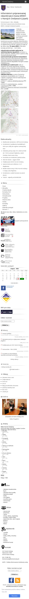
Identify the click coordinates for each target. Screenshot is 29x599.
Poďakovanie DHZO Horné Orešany (13, 162)
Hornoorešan (20, 351)
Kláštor (5, 523)
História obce (6, 200)
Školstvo (5, 520)
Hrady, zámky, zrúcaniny (9, 535)
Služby (4, 202)
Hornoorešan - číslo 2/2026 (9, 349)
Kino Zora (4, 389)
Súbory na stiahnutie (7, 445)
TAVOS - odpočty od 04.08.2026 (12, 177)
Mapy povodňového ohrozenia (10, 385)
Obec (3, 457)
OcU (25, 585)
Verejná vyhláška (6, 333)
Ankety (4, 442)
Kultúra (4, 464)
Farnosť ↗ (5, 209)
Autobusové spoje (8, 542)
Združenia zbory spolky (9, 492)
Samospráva (5, 449)
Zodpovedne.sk (6, 379)
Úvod (4, 186)
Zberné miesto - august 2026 (11, 159)
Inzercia (5, 364)
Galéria (4, 205)
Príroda (5, 534)
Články (4, 434)
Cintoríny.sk (5, 391)
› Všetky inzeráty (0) (6, 367)
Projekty (4, 198)
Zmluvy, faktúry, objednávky (10, 516)
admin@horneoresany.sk (12, 586)
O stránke (20, 586)
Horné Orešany (7, 1)
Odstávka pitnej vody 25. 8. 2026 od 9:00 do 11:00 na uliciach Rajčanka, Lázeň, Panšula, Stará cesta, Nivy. (14, 153)
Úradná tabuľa (6, 190)
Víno (4, 537)
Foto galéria (6, 497)
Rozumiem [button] (14, 595)
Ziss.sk (4, 383)
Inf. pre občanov (6, 453)
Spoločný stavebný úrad (8, 387)
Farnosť (5, 522)
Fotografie (5, 438)
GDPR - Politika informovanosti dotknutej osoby (15, 562)
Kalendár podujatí (7, 207)
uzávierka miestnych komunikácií (17, 87)
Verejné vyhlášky (18, 337)
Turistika (5, 532)
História (4, 468)
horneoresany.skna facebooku (10, 286)
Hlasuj (2, 475)
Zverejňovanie (6, 196)
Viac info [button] (4, 591)
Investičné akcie (7, 499)
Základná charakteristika (9, 489)
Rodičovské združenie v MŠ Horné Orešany (15, 142)
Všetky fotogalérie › (14, 419)
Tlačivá (5, 514)
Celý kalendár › (14, 283)
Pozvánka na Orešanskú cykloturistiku (14, 157)
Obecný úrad (6, 511)
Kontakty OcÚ (6, 192)
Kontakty (5, 203)
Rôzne (21, 347)
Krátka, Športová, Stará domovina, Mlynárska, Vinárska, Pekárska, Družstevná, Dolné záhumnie (14, 60)
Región (4, 471)
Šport (3, 460)
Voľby (21, 342)
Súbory (5, 330)
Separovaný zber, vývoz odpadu (11, 519)
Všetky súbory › (14, 359)
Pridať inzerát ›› (15, 369)
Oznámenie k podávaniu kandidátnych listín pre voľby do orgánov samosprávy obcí (14, 146)
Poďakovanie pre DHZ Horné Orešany (12, 345)
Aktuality (5, 188)
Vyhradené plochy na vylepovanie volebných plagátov (13, 340)
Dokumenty (6, 194)
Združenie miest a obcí (8, 377)
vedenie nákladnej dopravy (15, 81)
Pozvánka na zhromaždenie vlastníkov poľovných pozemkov (9, 354)
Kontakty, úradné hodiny (9, 517)
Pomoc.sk (4, 381)
